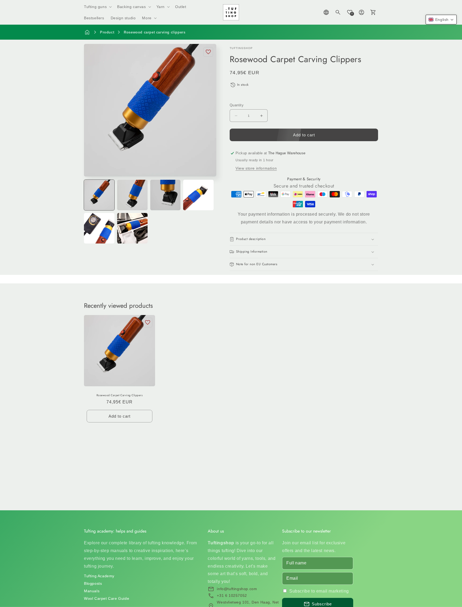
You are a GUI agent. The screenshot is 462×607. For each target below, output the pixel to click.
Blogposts (93, 583)
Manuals (91, 591)
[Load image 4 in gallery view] (198, 195)
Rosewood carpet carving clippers (154, 32)
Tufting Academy (99, 576)
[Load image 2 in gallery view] (132, 195)
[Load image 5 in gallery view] (99, 228)
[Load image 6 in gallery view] (132, 228)
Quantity (237, 105)
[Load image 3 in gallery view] (165, 195)
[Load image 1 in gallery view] (99, 195)
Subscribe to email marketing (319, 591)
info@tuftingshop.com (237, 589)
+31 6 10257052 (232, 595)
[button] (97, 6)
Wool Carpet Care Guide (106, 598)
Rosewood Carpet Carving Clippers (120, 395)
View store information (256, 168)
